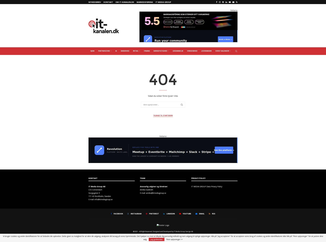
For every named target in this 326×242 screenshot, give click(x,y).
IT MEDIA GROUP (163, 2)
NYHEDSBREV (95, 2)
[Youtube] (230, 2)
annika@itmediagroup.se (156, 193)
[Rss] (236, 2)
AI (116, 51)
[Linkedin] (226, 2)
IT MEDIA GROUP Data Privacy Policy (206, 186)
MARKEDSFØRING (145, 2)
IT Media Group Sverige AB (183, 231)
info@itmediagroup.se (103, 199)
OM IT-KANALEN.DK (125, 2)
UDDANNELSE (178, 51)
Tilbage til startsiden (163, 115)
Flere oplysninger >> (174, 239)
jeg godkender (156, 239)
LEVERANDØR (206, 51)
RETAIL (135, 51)
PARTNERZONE (104, 51)
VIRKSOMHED (192, 51)
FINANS (147, 51)
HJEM (92, 51)
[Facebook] (216, 2)
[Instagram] (220, 2)
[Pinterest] (223, 2)
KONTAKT (108, 2)
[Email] (233, 2)
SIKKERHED (125, 51)
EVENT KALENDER (222, 51)
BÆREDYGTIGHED (160, 51)
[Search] (236, 51)
